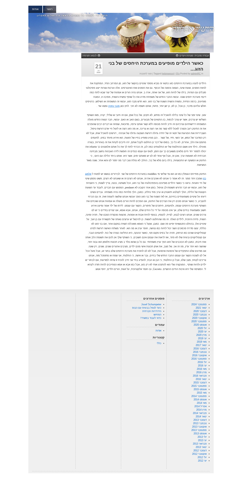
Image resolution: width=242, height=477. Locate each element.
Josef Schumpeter (151, 304)
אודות (35, 9)
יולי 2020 (202, 328)
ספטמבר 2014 (199, 396)
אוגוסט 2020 (200, 324)
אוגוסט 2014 (200, 399)
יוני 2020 (202, 331)
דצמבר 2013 (200, 419)
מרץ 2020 (201, 335)
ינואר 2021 (201, 307)
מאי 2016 (202, 369)
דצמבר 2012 (200, 450)
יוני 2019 (202, 338)
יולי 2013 (202, 436)
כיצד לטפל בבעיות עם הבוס (146, 307)
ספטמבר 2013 (199, 430)
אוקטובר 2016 (199, 355)
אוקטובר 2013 (199, 426)
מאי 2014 (202, 402)
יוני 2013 (202, 440)
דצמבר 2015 (200, 382)
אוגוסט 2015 (200, 389)
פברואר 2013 (200, 443)
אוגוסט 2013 (200, 433)
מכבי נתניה (114, 106)
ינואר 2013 (201, 447)
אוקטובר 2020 (199, 318)
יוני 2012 (202, 460)
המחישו (157, 314)
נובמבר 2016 (200, 352)
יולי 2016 (202, 362)
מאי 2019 (202, 341)
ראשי (49, 9)
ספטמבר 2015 (199, 386)
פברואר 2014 (200, 413)
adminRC (196, 73)
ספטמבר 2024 (199, 304)
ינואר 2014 (201, 416)
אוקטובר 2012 (199, 453)
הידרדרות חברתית (151, 311)
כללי (178, 73)
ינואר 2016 (201, 379)
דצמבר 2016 (200, 348)
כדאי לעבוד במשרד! (150, 318)
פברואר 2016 (200, 375)
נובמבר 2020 (200, 314)
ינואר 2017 (201, 345)
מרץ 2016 (201, 372)
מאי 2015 (202, 392)
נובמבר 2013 (200, 423)
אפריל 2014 (200, 406)
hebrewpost (168, 73)
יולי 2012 (202, 457)
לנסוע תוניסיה (89, 55)
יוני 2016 (202, 365)
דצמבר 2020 (200, 311)
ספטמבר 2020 (199, 321)
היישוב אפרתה (193, 28)
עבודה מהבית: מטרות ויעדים (194, 55)
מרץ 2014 (201, 409)
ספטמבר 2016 (199, 358)
